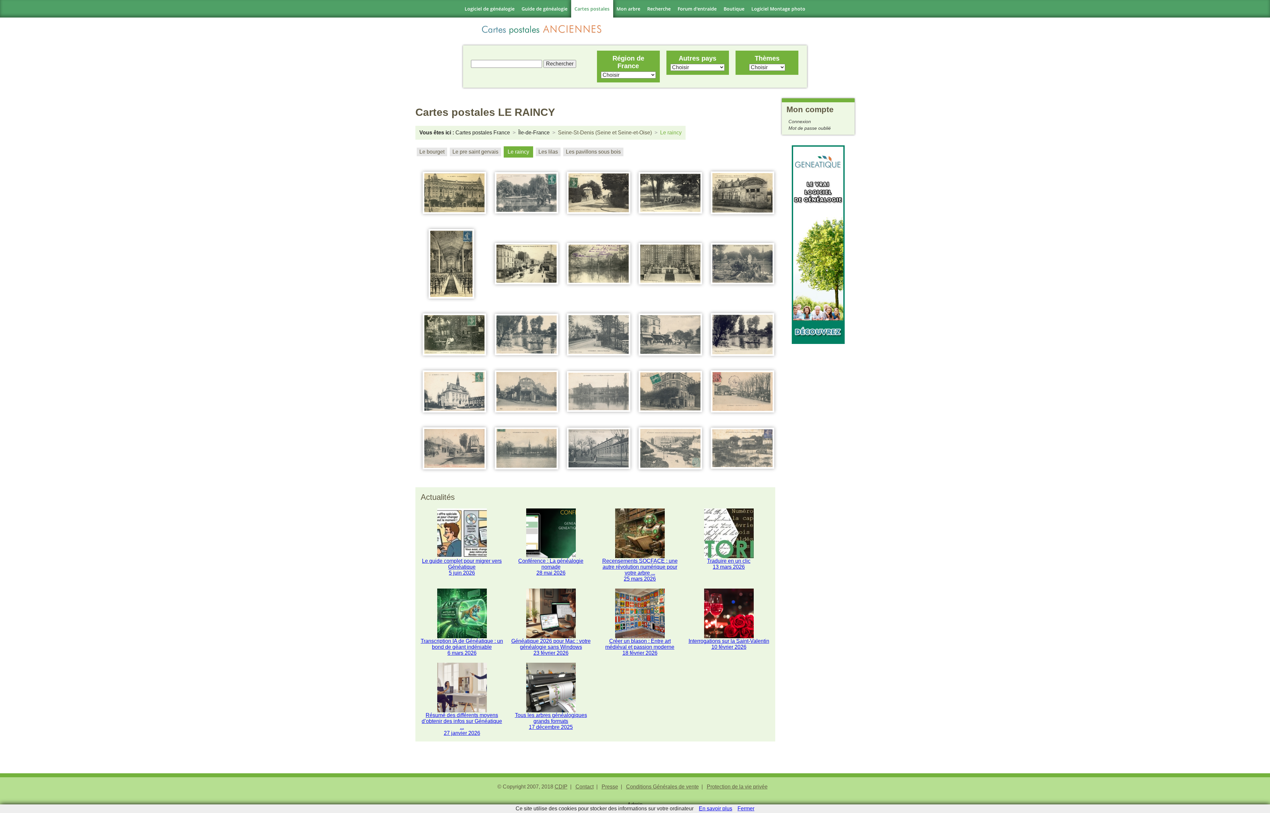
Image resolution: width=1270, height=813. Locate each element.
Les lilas (548, 152)
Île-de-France (534, 132)
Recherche (659, 9)
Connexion (799, 121)
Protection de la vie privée (737, 786)
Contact (584, 786)
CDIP (561, 786)
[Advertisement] (818, 443)
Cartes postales (592, 9)
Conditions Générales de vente (662, 786)
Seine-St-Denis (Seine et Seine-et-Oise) (605, 132)
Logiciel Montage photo (778, 9)
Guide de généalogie (545, 9)
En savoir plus (715, 808)
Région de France (628, 62)
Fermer (746, 808)
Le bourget (431, 152)
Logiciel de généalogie (490, 9)
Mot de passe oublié (809, 128)
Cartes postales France (482, 132)
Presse (610, 786)
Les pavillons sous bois (593, 152)
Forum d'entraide (697, 9)
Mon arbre (628, 9)
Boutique (734, 9)
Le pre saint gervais (475, 152)
